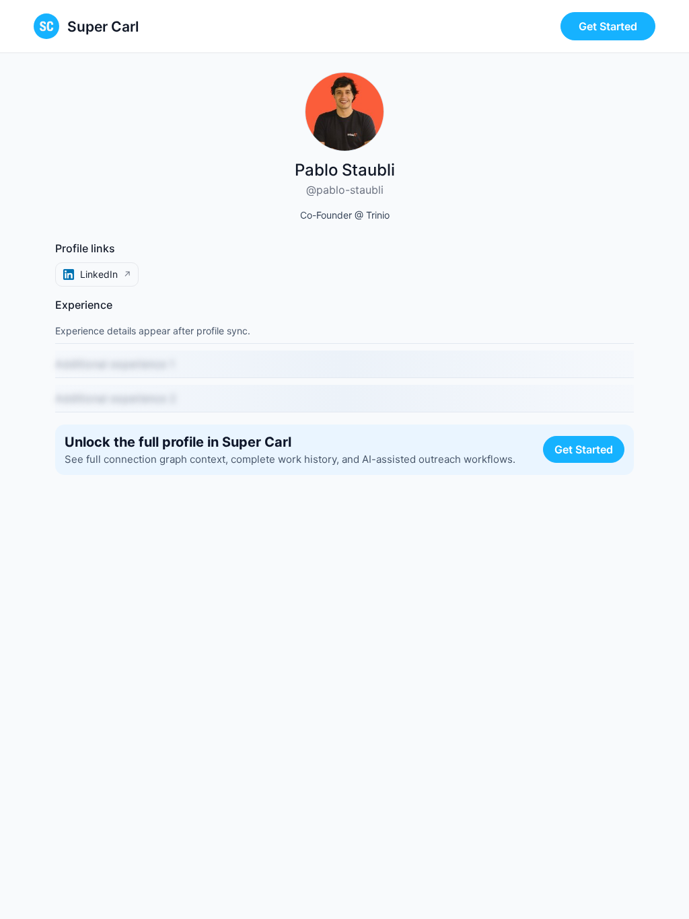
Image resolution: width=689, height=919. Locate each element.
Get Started (608, 26)
